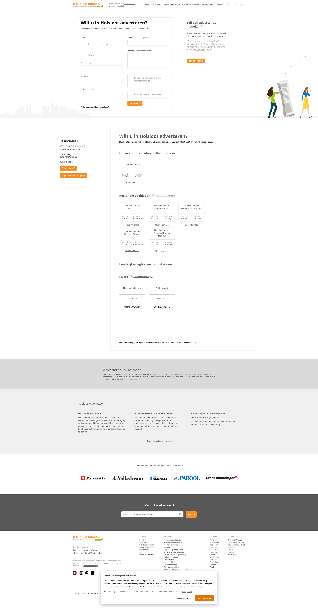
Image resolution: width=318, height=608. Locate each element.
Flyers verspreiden (171, 567)
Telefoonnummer (87, 89)
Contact (219, 5)
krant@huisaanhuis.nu (118, 6)
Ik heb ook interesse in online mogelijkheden (147, 79)
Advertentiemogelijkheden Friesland (178, 570)
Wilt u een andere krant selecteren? (95, 107)
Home (146, 5)
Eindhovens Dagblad (236, 542)
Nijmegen (214, 560)
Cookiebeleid (169, 560)
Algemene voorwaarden (173, 542)
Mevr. (108, 44)
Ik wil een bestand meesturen (147, 94)
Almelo (212, 540)
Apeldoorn (214, 545)
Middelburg (214, 557)
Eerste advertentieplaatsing (175, 555)
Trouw (230, 550)
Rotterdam (214, 562)
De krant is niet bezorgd (90, 413)
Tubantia (231, 552)
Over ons (156, 5)
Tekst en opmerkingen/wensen (139, 50)
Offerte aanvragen (171, 5)
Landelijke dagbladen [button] (135, 264)
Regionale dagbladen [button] (134, 195)
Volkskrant (232, 555)
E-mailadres (86, 76)
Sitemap (167, 547)
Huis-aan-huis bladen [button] (135, 153)
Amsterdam (214, 542)
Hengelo (213, 555)
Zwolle (212, 567)
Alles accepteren (204, 598)
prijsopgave (199, 49)
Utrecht (213, 565)
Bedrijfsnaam (138, 37)
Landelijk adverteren (147, 555)
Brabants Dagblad (235, 540)
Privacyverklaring (90, 566)
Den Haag (214, 547)
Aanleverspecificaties (172, 540)
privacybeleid (187, 592)
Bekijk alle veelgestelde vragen (159, 441)
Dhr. (89, 44)
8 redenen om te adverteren (175, 552)
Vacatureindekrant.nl (89, 593)
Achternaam (86, 63)
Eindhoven (214, 550)
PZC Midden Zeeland (236, 545)
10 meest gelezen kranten (174, 550)
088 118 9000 (129, 4)
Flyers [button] (123, 277)
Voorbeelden (207, 5)
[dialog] (159, 587)
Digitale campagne (171, 557)
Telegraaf (231, 547)
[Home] (88, 5)
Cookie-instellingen (184, 598)
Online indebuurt (170, 565)
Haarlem (213, 552)
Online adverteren (190, 5)
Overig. (90, 55)
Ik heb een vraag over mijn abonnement (153, 413)
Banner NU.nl (169, 562)
